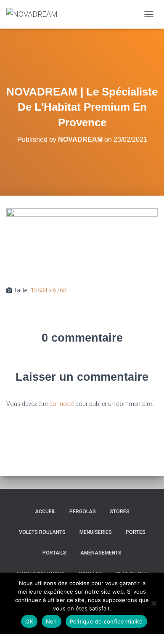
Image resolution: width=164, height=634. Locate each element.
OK (29, 621)
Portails (54, 553)
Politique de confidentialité (106, 621)
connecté (61, 404)
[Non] (153, 603)
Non (51, 621)
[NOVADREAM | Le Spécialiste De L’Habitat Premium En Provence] (82, 240)
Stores (120, 512)
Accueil (45, 512)
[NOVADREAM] (35, 14)
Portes (135, 532)
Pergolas (82, 512)
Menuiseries (95, 532)
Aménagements (101, 553)
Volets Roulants (42, 532)
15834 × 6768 (48, 290)
